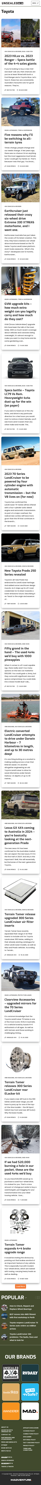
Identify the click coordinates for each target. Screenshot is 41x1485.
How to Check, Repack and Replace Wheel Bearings (22, 1307)
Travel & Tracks (7, 1466)
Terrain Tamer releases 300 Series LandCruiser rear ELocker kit (18, 1088)
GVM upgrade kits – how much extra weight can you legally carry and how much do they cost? (20, 311)
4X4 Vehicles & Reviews (13, 51)
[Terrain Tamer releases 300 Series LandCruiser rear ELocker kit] (20, 1059)
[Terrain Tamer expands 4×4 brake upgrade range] (20, 1221)
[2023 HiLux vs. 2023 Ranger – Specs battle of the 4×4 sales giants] (20, 33)
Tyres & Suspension (25, 130)
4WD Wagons (9, 727)
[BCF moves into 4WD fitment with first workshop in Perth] (4, 1316)
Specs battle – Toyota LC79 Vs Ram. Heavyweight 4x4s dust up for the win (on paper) (19, 397)
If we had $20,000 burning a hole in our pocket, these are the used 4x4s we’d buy (19, 1167)
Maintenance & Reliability (7, 1463)
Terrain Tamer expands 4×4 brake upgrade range (18, 1248)
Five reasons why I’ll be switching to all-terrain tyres (19, 138)
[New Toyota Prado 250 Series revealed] (20, 548)
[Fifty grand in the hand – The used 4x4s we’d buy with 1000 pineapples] (20, 625)
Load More (20, 1286)
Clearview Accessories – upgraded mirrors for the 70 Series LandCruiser (20, 1005)
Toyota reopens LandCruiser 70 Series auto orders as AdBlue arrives (24, 1326)
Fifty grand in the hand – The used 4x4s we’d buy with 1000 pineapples (20, 654)
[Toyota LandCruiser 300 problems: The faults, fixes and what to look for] (4, 1337)
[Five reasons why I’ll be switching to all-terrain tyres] (20, 112)
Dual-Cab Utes (27, 51)
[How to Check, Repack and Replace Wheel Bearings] (4, 1307)
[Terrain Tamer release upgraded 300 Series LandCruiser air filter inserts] (20, 891)
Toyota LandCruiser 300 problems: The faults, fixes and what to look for (24, 1337)
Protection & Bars (25, 995)
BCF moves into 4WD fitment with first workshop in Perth (23, 1315)
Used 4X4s (25, 644)
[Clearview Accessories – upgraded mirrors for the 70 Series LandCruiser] (20, 976)
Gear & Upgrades (11, 130)
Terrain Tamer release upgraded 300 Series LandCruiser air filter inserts (20, 920)
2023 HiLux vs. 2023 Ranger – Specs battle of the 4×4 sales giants (20, 60)
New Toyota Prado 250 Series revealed (20, 572)
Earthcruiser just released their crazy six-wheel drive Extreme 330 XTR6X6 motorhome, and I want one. (19, 220)
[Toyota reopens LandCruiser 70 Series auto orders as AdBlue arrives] (4, 1326)
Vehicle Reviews (28, 566)
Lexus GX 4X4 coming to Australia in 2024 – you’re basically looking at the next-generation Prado (20, 835)
